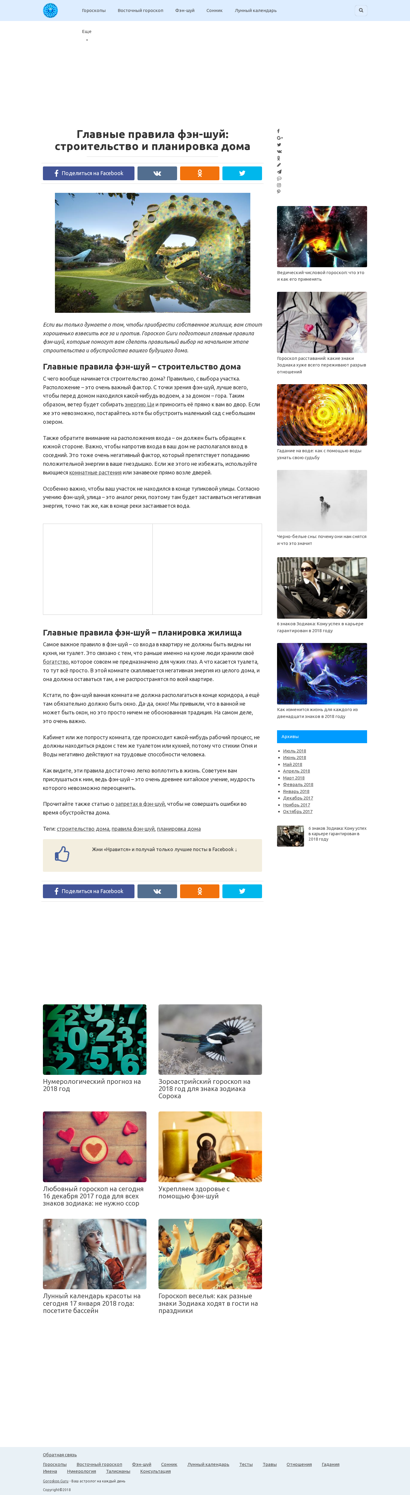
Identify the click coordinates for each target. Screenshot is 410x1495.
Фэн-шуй (184, 10)
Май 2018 (292, 764)
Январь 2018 (296, 791)
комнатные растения (95, 472)
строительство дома (83, 829)
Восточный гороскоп (140, 10)
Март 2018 (294, 777)
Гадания (330, 1464)
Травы (270, 1464)
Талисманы (118, 1471)
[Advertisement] (355, 70)
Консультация (155, 1471)
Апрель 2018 (296, 770)
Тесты (246, 1464)
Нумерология (81, 1471)
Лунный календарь (256, 10)
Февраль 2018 (298, 784)
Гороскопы (94, 10)
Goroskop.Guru (55, 1481)
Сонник (215, 10)
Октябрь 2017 (297, 811)
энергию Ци (139, 404)
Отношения (299, 1464)
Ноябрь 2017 (296, 804)
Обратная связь (60, 1454)
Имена (50, 1471)
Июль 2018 (294, 750)
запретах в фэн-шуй (140, 804)
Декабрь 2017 (298, 797)
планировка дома (179, 829)
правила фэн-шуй (133, 829)
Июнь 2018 (294, 757)
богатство (56, 662)
